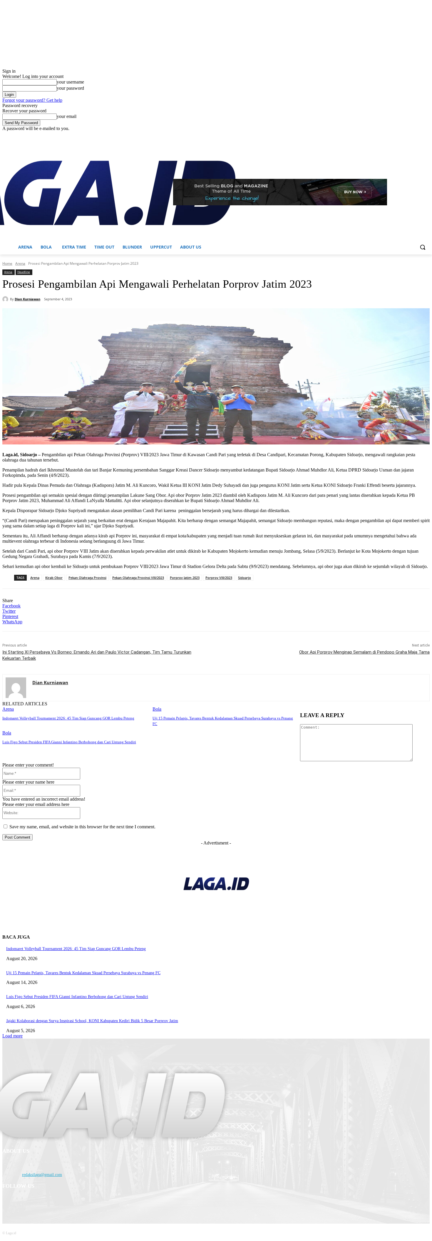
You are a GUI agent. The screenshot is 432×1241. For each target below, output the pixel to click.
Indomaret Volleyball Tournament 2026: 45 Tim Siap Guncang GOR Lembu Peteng (68, 718)
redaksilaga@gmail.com (42, 1174)
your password (70, 88)
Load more (12, 1035)
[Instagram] (401, 135)
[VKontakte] (69, 1201)
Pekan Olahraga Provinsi (87, 577)
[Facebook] (393, 135)
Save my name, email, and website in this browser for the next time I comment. (82, 826)
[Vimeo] (418, 135)
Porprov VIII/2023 (218, 577)
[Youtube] (426, 135)
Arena (20, 263)
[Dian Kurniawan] (6, 299)
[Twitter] (410, 135)
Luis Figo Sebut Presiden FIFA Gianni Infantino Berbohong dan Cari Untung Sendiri (69, 742)
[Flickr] (38, 1201)
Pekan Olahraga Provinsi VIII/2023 (138, 577)
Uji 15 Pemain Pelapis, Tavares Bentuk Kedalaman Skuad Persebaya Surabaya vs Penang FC (83, 973)
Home (7, 263)
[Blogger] (8, 1201)
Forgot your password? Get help (32, 100)
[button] (423, 247)
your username (70, 81)
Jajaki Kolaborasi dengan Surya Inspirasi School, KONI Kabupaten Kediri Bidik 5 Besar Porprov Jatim (92, 1021)
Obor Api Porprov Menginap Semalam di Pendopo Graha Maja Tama (364, 652)
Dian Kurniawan (27, 299)
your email (66, 116)
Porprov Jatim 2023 (185, 577)
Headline (23, 272)
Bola (157, 709)
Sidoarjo (244, 577)
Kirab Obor (54, 577)
